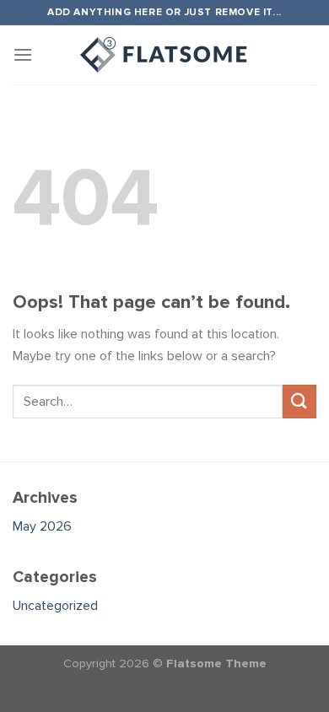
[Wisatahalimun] (164, 55)
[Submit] (299, 401)
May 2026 (42, 526)
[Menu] (23, 54)
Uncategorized (55, 605)
